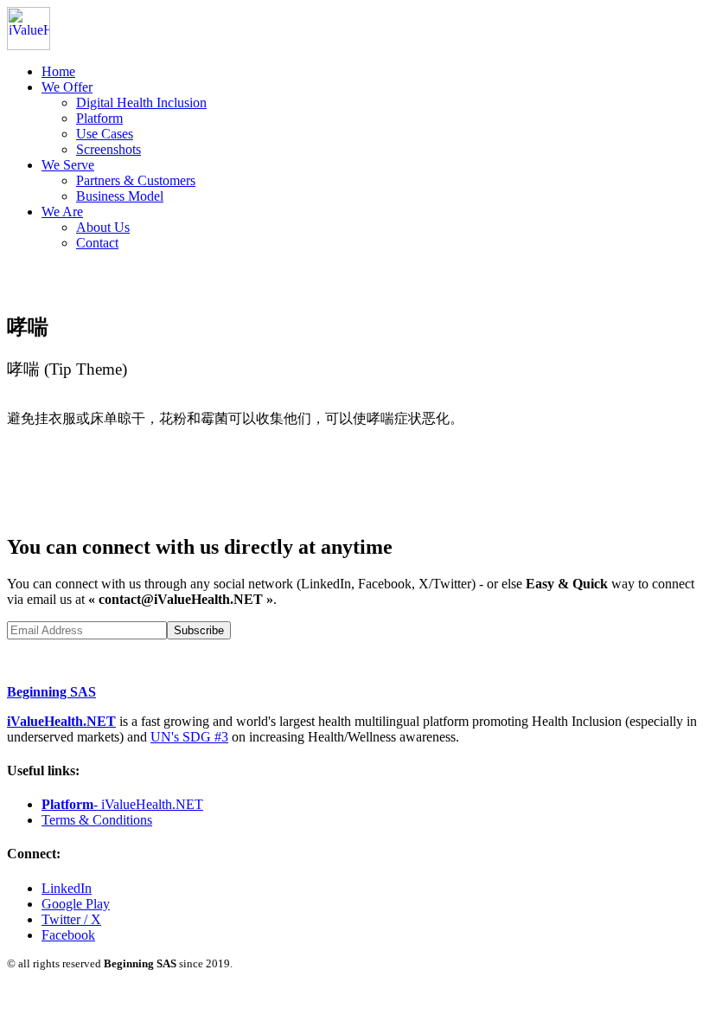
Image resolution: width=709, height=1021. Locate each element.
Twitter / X (71, 919)
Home (58, 71)
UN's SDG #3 (189, 736)
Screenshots (108, 149)
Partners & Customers (135, 180)
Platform (99, 118)
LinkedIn (67, 888)
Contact (97, 242)
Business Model (119, 196)
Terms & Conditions (97, 819)
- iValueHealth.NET (122, 804)
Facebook (68, 935)
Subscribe (199, 630)
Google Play (76, 903)
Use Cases (104, 133)
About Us (103, 227)
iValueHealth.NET (61, 721)
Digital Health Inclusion (141, 102)
